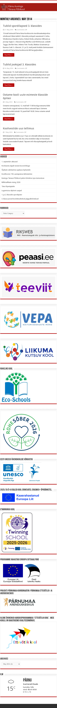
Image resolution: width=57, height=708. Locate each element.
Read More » (9, 55)
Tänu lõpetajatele (8, 186)
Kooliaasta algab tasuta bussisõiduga (16, 166)
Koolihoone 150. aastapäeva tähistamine (17, 174)
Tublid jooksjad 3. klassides (19, 64)
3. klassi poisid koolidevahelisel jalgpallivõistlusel (20, 199)
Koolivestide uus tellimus (18, 128)
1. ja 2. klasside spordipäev (12, 195)
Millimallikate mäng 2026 (11, 182)
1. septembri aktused (9, 162)
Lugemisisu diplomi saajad (12, 191)
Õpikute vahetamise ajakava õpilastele (16, 170)
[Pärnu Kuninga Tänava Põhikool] (28, 6)
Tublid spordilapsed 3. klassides (22, 25)
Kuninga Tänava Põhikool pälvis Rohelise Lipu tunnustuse (23, 178)
